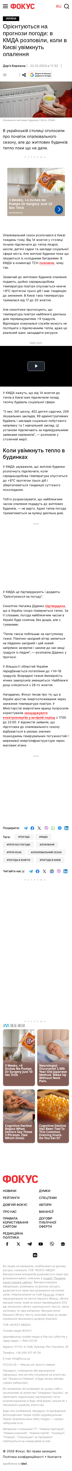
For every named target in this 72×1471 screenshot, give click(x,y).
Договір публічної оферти (47, 1222)
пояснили (46, 263)
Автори (45, 1205)
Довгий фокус (15, 1205)
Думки (44, 1191)
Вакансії (46, 1212)
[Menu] (5, 6)
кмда (44, 836)
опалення (47, 844)
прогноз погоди (19, 844)
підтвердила (55, 606)
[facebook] (7, 1244)
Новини (9, 1191)
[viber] (51, 1244)
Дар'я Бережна (14, 66)
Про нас (10, 1212)
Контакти (54, 1457)
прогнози (14, 852)
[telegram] (29, 1244)
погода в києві (51, 860)
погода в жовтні (19, 860)
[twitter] (18, 1244)
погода (25, 836)
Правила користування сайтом (15, 1222)
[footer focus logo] (20, 1179)
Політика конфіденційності (23, 1457)
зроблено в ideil (15, 1464)
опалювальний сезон (47, 852)
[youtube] (40, 1244)
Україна (11, 18)
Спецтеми (48, 1198)
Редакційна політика (13, 1235)
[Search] (66, 6)
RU (58, 6)
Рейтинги (11, 1198)
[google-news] (63, 1244)
